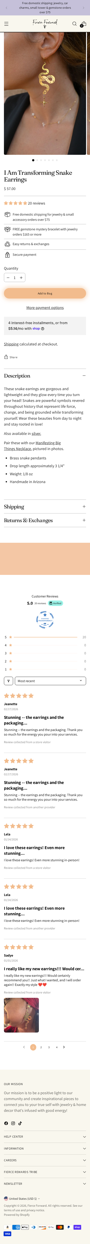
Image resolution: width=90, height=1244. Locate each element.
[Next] (83, 7)
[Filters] (8, 681)
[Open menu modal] (6, 23)
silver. (36, 433)
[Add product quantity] (21, 277)
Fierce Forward (37, 1206)
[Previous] (6, 7)
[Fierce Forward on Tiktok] (20, 1124)
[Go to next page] (65, 1047)
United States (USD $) (23, 1199)
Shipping (11, 344)
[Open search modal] (74, 23)
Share (13, 357)
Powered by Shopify (16, 1215)
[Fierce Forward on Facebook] (6, 1124)
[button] (16, 203)
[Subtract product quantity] (8, 277)
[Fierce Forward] (45, 23)
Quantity (11, 268)
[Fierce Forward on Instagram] (13, 1124)
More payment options (45, 307)
